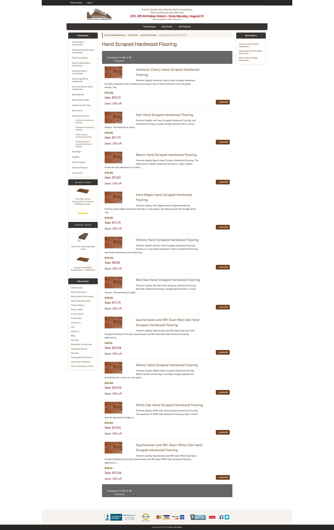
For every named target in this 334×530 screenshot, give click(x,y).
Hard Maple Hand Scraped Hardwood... (250, 52)
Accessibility (76, 318)
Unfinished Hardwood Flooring (85, 121)
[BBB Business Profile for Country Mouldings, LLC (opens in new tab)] (120, 517)
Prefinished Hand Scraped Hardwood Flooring (84, 144)
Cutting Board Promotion (82, 357)
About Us (75, 331)
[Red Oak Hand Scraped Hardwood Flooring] (113, 287)
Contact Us (76, 322)
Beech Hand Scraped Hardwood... (248, 59)
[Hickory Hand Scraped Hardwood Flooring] (113, 247)
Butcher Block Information (82, 296)
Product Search (77, 305)
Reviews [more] (83, 182)
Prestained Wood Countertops (79, 72)
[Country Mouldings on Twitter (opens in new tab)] (227, 517)
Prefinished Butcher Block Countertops (83, 51)
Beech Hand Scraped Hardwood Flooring (166, 155)
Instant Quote (77, 288)
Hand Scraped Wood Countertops (81, 64)
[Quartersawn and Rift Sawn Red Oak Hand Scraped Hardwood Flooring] (113, 327)
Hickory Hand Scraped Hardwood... (249, 45)
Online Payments (146, 520)
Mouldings (76, 151)
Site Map (75, 340)
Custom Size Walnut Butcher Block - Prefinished (83, 268)
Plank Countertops (80, 58)
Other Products (78, 162)
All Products (185, 26)
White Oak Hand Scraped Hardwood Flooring (169, 405)
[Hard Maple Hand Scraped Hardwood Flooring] (113, 202)
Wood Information (79, 292)
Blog (73, 335)
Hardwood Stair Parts (81, 105)
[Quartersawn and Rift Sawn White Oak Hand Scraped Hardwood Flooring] (113, 452)
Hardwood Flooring (80, 116)
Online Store (76, 2)
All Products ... (78, 173)
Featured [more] (83, 225)
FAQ (72, 327)
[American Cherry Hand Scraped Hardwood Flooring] (113, 77)
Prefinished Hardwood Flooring (85, 128)
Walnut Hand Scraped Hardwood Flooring (167, 365)
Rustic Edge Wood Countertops (80, 80)
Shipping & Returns (79, 349)
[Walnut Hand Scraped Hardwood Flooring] (113, 372)
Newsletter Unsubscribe (81, 344)
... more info (223, 102)
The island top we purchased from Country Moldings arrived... (83, 201)
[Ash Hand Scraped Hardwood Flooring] (113, 122)
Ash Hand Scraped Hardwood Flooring (164, 115)
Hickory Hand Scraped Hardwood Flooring (167, 240)
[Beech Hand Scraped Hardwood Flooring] (113, 162)
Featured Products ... (81, 167)
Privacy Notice (77, 314)
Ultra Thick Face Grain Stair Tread (83, 247)
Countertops (149, 26)
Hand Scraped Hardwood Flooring (83, 136)
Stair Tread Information (81, 301)
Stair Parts (167, 26)
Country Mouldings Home (82, 366)
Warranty (75, 353)
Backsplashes (78, 94)
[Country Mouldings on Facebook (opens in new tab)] (221, 517)
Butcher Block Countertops (78, 43)
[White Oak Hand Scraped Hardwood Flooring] (113, 412)
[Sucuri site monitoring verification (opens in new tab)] (198, 517)
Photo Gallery (77, 309)
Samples (75, 157)
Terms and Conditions (80, 362)
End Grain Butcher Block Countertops (82, 88)
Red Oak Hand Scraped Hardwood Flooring (168, 280)
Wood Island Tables (80, 100)
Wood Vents (77, 110)
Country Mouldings (174, 527)
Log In (89, 2)
